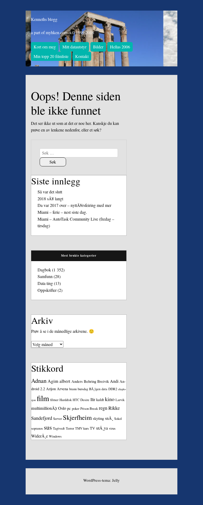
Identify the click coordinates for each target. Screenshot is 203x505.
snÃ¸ (109, 418)
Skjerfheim (77, 417)
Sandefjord (41, 418)
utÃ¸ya (102, 428)
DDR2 (112, 388)
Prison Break (89, 408)
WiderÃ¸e (39, 436)
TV (92, 428)
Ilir (92, 399)
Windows (55, 436)
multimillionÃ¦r (44, 408)
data (104, 388)
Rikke (114, 408)
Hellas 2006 (120, 46)
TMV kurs (82, 428)
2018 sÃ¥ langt (50, 198)
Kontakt (82, 56)
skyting (98, 418)
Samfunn (45, 276)
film (43, 398)
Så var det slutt (50, 191)
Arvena (62, 388)
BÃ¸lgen (94, 388)
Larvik (120, 399)
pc (69, 408)
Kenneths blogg (44, 19)
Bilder (98, 46)
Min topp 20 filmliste (51, 56)
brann (73, 388)
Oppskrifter (47, 290)
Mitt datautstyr (74, 46)
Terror (70, 428)
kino (109, 399)
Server (57, 418)
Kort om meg (45, 46)
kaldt (100, 399)
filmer (54, 399)
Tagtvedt (59, 428)
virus (112, 428)
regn (103, 408)
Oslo (62, 408)
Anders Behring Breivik (90, 381)
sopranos (37, 428)
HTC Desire (81, 399)
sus (48, 427)
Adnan (39, 380)
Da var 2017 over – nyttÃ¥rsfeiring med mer (74, 205)
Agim (53, 381)
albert (64, 381)
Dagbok (44, 269)
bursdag (83, 388)
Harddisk (65, 399)
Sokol (118, 418)
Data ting (45, 283)
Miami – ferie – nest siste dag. (62, 212)
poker (75, 408)
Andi (114, 381)
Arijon (51, 388)
